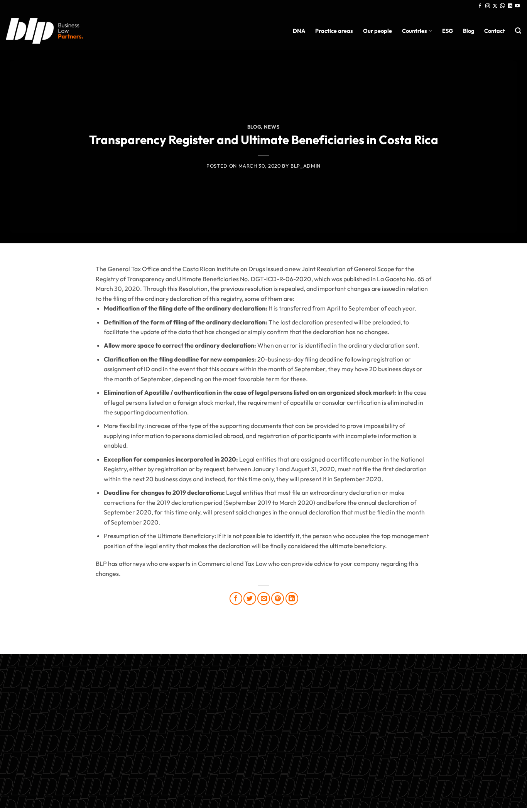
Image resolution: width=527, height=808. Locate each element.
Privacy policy (264, 745)
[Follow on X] (495, 6)
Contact (494, 30)
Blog (468, 30)
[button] (518, 30)
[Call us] (502, 6)
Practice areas (334, 30)
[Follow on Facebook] (480, 6)
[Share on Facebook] (236, 598)
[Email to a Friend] (263, 598)
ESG (447, 30)
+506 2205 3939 (263, 727)
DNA (299, 30)
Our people (377, 30)
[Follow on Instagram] (487, 6)
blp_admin (306, 166)
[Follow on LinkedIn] (510, 6)
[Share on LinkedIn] (291, 598)
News (272, 127)
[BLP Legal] (44, 30)
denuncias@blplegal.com (430, 721)
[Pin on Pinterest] (277, 598)
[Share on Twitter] (249, 598)
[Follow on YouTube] (517, 6)
